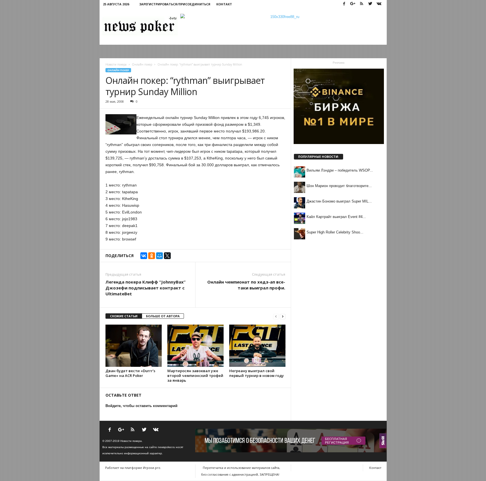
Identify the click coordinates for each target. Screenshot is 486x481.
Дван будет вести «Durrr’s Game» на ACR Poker (130, 373)
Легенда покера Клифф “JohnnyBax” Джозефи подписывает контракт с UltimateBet (145, 287)
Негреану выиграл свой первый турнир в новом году (256, 373)
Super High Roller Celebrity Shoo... (335, 232)
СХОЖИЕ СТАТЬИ (124, 316)
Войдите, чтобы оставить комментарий (141, 406)
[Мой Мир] (159, 255)
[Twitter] (370, 4)
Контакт (224, 4)
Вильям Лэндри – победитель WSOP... (340, 170)
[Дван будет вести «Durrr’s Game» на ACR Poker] (133, 346)
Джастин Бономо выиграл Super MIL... (339, 201)
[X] (167, 255)
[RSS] (361, 4)
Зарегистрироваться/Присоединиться (174, 4)
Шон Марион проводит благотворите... (339, 186)
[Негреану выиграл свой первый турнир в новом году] (257, 346)
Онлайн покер (118, 70)
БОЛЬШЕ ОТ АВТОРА (163, 316)
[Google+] (353, 4)
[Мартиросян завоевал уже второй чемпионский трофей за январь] (195, 346)
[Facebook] (344, 4)
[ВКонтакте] (143, 255)
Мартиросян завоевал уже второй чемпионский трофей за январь (195, 375)
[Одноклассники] (151, 255)
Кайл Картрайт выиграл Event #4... (336, 217)
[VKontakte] (379, 4)
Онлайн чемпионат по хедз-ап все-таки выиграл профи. (246, 285)
